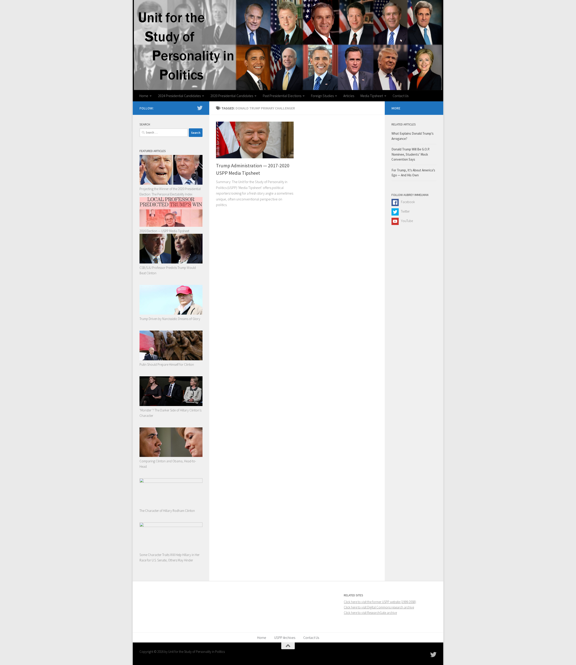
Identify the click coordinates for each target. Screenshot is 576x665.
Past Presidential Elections (282, 95)
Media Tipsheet (371, 95)
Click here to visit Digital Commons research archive (379, 607)
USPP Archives (284, 637)
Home (143, 95)
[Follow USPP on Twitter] (199, 108)
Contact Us (400, 95)
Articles (348, 95)
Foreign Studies (322, 95)
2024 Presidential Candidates (179, 95)
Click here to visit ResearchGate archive (370, 613)
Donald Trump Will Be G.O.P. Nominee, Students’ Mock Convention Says (411, 154)
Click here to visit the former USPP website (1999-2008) (380, 602)
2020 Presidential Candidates (231, 95)
